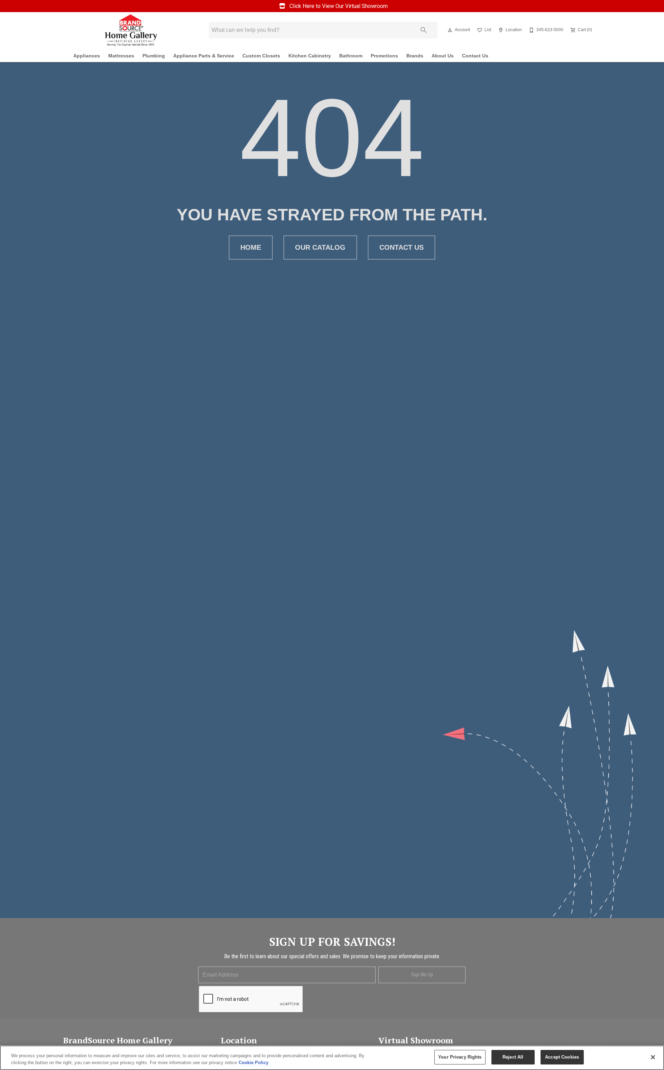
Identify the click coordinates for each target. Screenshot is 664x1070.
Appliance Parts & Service (203, 55)
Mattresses (121, 55)
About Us (443, 55)
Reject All (512, 1057)
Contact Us (475, 55)
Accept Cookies (562, 1057)
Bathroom (350, 55)
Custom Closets (261, 55)
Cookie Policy (253, 1062)
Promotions (384, 55)
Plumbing (153, 55)
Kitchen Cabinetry (309, 55)
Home (250, 247)
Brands (414, 55)
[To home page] (131, 30)
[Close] (653, 1057)
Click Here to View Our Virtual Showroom (338, 6)
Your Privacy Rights (459, 1057)
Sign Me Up (422, 975)
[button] (450, 30)
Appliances (86, 55)
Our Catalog (320, 247)
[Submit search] (424, 30)
